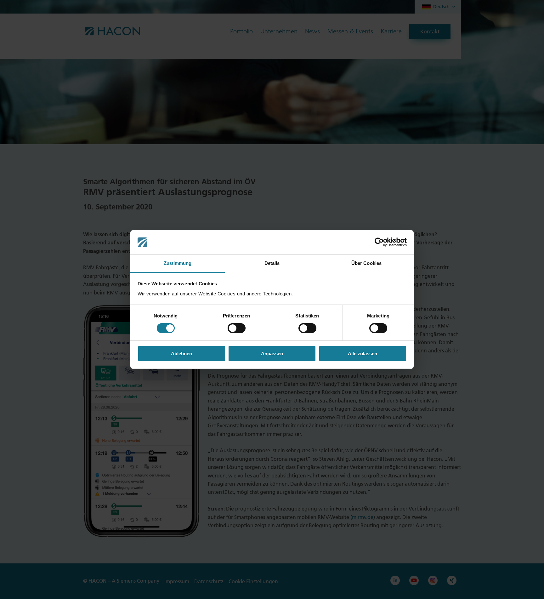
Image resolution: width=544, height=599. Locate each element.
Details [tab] (272, 263)
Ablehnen (181, 353)
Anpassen (272, 353)
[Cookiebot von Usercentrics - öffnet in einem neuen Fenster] (379, 242)
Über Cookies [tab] (366, 263)
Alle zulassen (362, 353)
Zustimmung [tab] (178, 263)
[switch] (237, 328)
